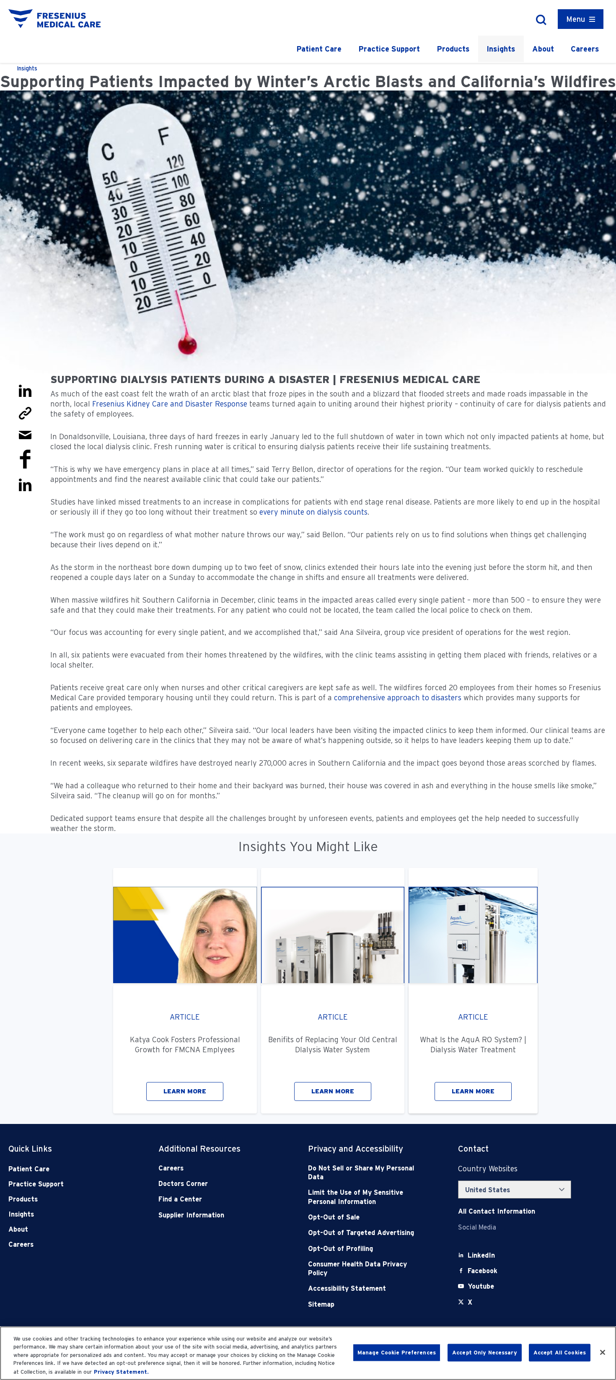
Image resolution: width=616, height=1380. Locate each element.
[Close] (602, 1352)
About (543, 48)
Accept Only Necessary (484, 1352)
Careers (585, 48)
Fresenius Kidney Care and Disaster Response (169, 403)
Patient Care (319, 48)
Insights (501, 48)
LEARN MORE (184, 1091)
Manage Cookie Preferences (396, 1352)
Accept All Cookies (559, 1352)
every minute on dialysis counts (313, 511)
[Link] (25, 412)
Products (453, 48)
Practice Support (389, 48)
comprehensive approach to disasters (397, 697)
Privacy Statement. (121, 1371)
